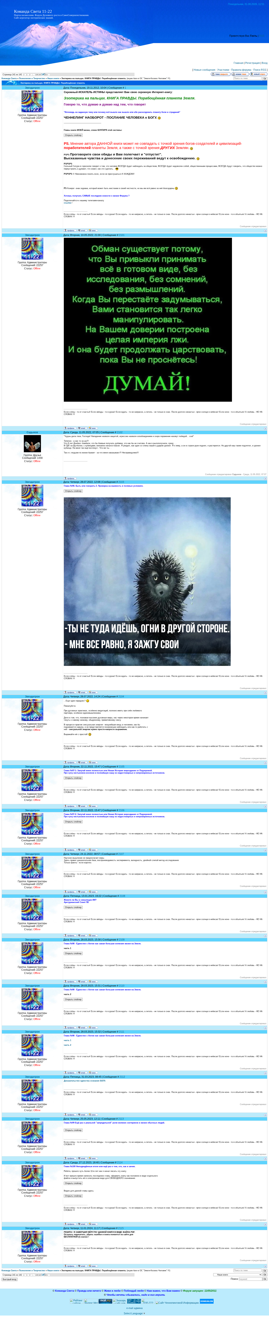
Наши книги (53, 78)
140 (39, 75)
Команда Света (9, 78)
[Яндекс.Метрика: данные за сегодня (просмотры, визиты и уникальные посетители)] (91, 1301)
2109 (122, 939)
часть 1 (67, 1040)
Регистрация (252, 63)
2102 (120, 432)
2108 (122, 896)
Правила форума (241, 70)
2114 (120, 1162)
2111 (121, 1031)
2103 (121, 482)
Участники (223, 70)
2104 (121, 696)
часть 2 (67, 1045)
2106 (121, 810)
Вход (264, 63)
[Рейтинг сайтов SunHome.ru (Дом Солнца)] (77, 1302)
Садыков (32, 432)
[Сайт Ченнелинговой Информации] (177, 1302)
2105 (121, 766)
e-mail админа (134, 1308)
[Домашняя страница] (93, 230)
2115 (121, 1228)
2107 (121, 854)
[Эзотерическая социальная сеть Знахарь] (120, 1302)
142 (45, 75)
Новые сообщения (204, 70)
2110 (121, 985)
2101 (122, 235)
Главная (238, 63)
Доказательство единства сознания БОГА (84, 1081)
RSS (261, 35)
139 (36, 75)
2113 (121, 1118)
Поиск (256, 70)
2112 (122, 1077)
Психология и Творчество (32, 78)
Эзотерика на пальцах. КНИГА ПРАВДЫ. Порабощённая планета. (93, 78)
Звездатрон (32, 87)
